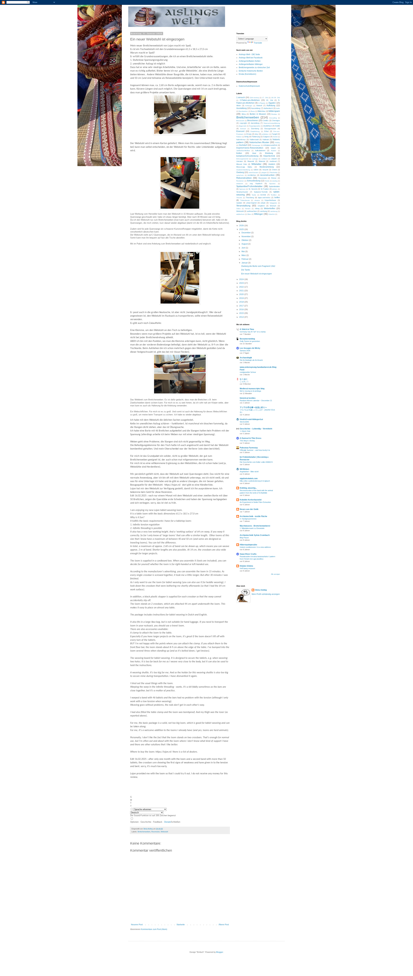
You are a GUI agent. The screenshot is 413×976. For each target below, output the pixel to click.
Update (239, 203)
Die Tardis (245, 270)
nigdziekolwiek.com (249, 478)
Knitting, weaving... (248, 488)
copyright (243, 123)
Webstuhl (164, 832)
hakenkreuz (241, 139)
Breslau (274, 114)
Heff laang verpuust (247, 568)
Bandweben (243, 111)
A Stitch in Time (247, 329)
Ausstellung (255, 108)
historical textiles (248, 398)
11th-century (254, 97)
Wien (249, 214)
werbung (263, 211)
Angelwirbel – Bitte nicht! (249, 472)
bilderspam (274, 111)
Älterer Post (224, 924)
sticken (274, 189)
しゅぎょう (244, 381)
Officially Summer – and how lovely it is (255, 450)
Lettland (264, 159)
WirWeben (244, 469)
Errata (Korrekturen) (247, 74)
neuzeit (265, 170)
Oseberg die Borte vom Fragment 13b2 (258, 266)
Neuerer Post (137, 924)
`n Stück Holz (245, 431)
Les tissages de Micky (250, 348)
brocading (273, 118)
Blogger (219, 952)
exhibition (265, 134)
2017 (241, 306)
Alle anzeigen (275, 574)
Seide (267, 181)
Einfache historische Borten (251, 71)
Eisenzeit (240, 131)
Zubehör (271, 214)
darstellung (255, 123)
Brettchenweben (144, 832)
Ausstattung (241, 108)
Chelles (265, 120)
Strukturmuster (242, 192)
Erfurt (266, 131)
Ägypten (272, 103)
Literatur (239, 161)
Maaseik (250, 161)
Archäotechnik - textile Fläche (253, 516)
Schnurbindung (253, 181)
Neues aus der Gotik (249, 509)
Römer (274, 178)
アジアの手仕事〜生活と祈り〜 (253, 407)
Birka (244, 114)
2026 (241, 225)
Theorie (239, 197)
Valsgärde (273, 203)
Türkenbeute (245, 200)
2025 (241, 229)
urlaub (263, 203)
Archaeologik (246, 358)
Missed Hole (241, 164)
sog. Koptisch (256, 183)
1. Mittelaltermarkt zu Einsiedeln (252, 528)
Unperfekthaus (270, 200)
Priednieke (273, 172)
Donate (167, 822)
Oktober (245, 240)
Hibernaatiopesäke (248, 545)
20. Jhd (269, 100)
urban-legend (251, 203)
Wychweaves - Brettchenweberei (255, 526)
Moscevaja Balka (244, 167)
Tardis (254, 195)
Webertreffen (269, 208)
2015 (241, 313)
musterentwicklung (243, 170)
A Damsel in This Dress (250, 438)
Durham (243, 129)
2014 (241, 317)
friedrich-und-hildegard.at (251, 419)
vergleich (261, 206)
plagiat (264, 172)
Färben (239, 137)
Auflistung (271, 105)
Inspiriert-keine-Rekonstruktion (249, 148)
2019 (241, 298)
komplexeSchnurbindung (247, 156)
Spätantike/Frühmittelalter (249, 186)
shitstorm (239, 183)
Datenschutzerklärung (272, 123)
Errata (249, 134)
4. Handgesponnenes (248, 519)
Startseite (180, 924)
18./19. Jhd (275, 97)
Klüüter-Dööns (246, 566)
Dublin (277, 126)
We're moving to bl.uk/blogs (250, 391)
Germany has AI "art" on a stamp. (253, 332)
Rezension (155, 832)
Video (238, 208)
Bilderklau (261, 111)
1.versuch (240, 97)
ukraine (257, 200)
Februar (245, 259)
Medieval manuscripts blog (252, 388)
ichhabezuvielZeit (270, 145)
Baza (253, 111)
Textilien (274, 195)
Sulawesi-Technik (261, 192)
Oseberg (240, 172)
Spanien (272, 183)
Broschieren (252, 120)
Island (273, 148)
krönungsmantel (242, 159)
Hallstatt (265, 139)
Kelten (239, 153)
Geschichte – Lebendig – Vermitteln (256, 429)
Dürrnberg (255, 129)
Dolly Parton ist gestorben (250, 341)
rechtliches (251, 175)
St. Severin (253, 189)
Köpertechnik (269, 156)
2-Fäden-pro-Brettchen (250, 100)
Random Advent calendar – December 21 (256, 400)
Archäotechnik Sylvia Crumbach (255, 535)
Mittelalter (257, 164)
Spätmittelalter (274, 186)
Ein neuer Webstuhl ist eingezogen (256, 274)
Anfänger (248, 105)
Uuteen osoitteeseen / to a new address (255, 547)
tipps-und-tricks (264, 197)
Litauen (274, 159)
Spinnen (242, 189)
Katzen (273, 150)
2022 (241, 287)
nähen (256, 170)
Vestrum (273, 206)
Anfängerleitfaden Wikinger (251, 64)
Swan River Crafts (248, 554)
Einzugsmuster (270, 129)
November (246, 236)
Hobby (277, 142)
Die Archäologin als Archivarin (251, 360)
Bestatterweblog (247, 339)
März (244, 255)
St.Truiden (265, 189)
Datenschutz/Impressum (249, 86)
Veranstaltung (243, 205)
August (245, 244)
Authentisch (268, 108)
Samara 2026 (245, 351)
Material (262, 161)
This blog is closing (247, 441)
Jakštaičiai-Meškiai (243, 150)
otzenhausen (253, 172)
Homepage (256, 145)
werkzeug (273, 211)
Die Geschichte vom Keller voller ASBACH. (256, 462)
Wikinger (258, 214)
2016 (241, 309)
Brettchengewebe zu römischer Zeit (254, 67)
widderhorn (240, 214)
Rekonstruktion (244, 178)
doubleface (267, 126)
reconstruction (267, 175)
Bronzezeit (240, 120)
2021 (241, 291)
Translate (258, 43)
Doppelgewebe (254, 126)
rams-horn (240, 175)
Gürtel (275, 137)
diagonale (242, 126)
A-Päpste (261, 103)
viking (257, 208)
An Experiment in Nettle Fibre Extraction (255, 502)
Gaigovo (266, 137)
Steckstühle (244, 422)
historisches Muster (259, 142)
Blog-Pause (244, 538)
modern (271, 164)
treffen (277, 197)
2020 (241, 294)
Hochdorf (243, 145)
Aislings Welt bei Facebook (250, 58)
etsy (256, 134)
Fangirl (274, 134)
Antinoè (259, 105)
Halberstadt (254, 139)
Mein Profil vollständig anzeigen (266, 594)
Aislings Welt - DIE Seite (249, 54)
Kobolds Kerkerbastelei (251, 500)
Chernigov (276, 120)
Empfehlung (255, 131)
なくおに (243, 379)
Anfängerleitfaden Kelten (250, 61)
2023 (241, 283)
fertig (246, 137)
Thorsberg (250, 197)
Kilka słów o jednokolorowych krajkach (255, 481)
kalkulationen (260, 150)
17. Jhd (265, 97)
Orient (274, 170)
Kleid (254, 153)
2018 (241, 302)
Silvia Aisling (261, 590)
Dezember (246, 233)
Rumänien (240, 181)
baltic (278, 108)
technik (263, 195)
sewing (274, 181)
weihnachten (252, 211)
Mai (243, 251)
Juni (244, 248)
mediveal (273, 161)
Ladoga (255, 159)
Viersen (248, 208)
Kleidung (269, 153)
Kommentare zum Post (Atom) (154, 929)
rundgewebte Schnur (248, 372)
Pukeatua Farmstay (249, 448)
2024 (241, 279)
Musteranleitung (267, 167)
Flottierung (256, 137)
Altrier (238, 105)
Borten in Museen (258, 114)
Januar (245, 263)
